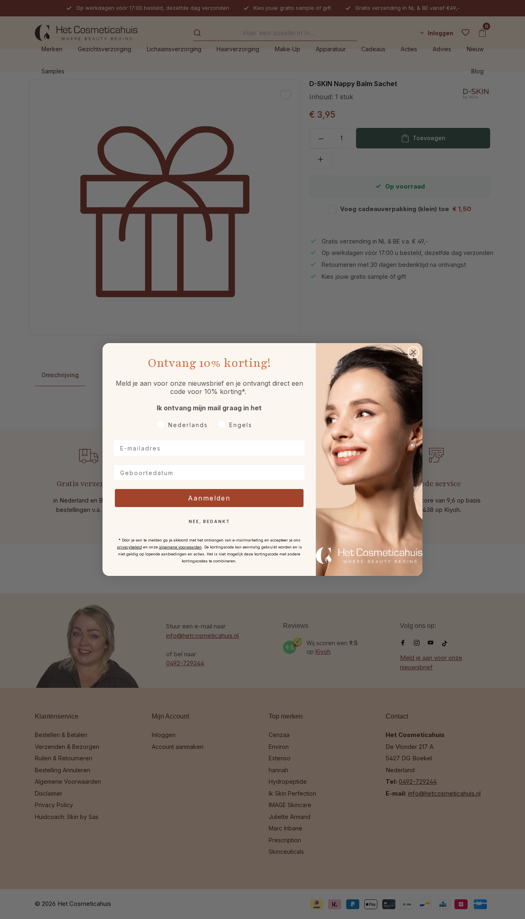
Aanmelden (209, 498)
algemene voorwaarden (180, 547)
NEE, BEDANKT (209, 521)
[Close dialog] (413, 352)
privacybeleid (129, 547)
